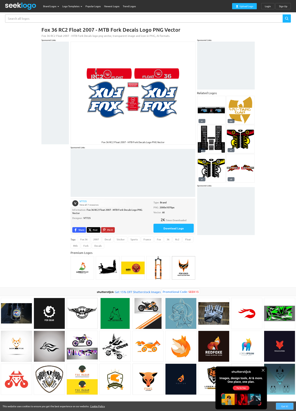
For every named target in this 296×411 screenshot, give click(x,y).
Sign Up (283, 6)
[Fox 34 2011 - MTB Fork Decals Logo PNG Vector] (211, 168)
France (147, 239)
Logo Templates (71, 6)
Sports (134, 239)
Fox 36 (84, 239)
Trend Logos (129, 6)
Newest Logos (111, 6)
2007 (96, 239)
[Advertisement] (55, 93)
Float (188, 239)
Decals (98, 245)
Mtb (75, 245)
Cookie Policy (97, 406)
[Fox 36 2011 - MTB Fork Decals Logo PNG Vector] (240, 139)
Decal (108, 239)
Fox (159, 239)
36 (168, 239)
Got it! (284, 406)
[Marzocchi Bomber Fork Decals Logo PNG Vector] (240, 168)
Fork (86, 245)
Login (268, 6)
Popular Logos (93, 6)
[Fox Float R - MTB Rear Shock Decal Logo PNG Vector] (211, 110)
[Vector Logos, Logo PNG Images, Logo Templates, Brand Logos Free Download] (20, 6)
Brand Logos (50, 6)
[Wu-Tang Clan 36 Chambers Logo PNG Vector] (240, 110)
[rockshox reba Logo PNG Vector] (211, 139)
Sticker (121, 239)
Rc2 (177, 239)
